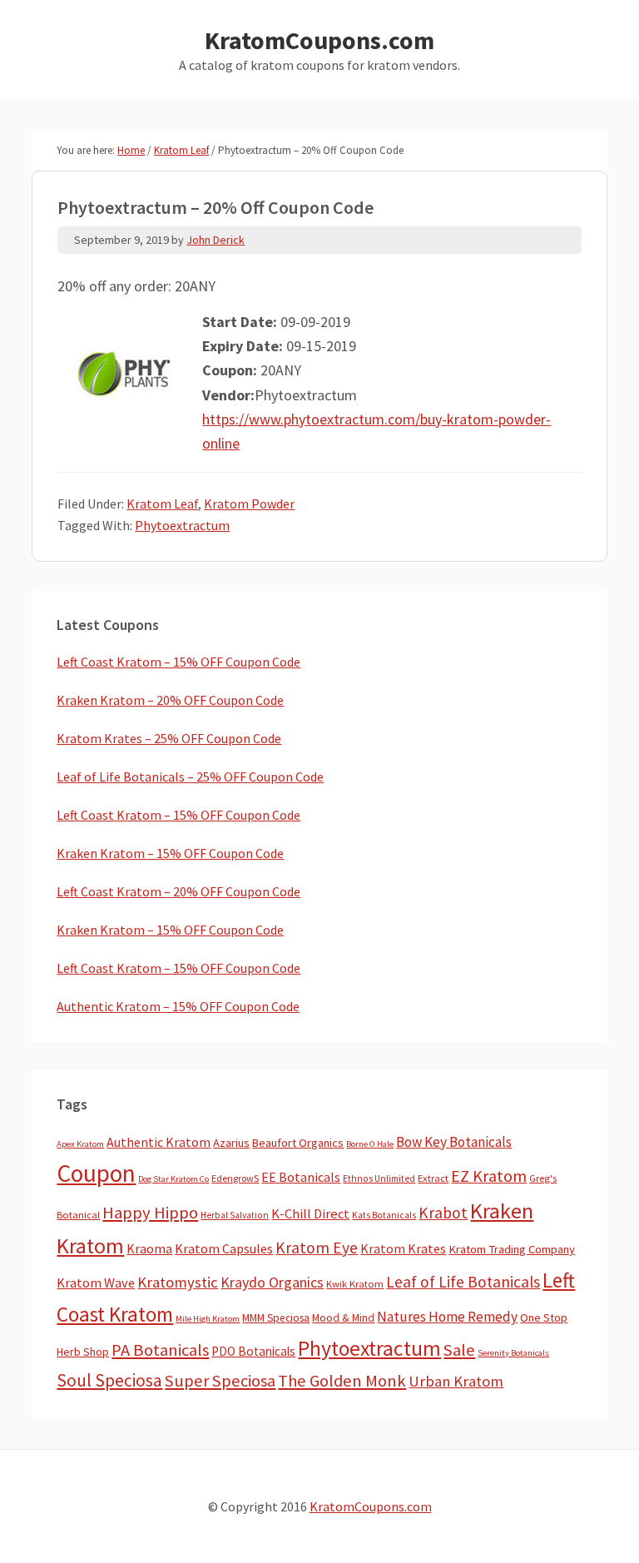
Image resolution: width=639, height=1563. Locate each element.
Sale (459, 1350)
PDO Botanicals (253, 1351)
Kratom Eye (316, 1248)
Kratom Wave (96, 1282)
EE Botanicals (300, 1177)
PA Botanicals (160, 1350)
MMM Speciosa (276, 1318)
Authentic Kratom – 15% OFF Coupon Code (178, 1006)
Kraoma (149, 1248)
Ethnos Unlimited (379, 1178)
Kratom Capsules (224, 1248)
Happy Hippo (150, 1212)
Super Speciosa (220, 1381)
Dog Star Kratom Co (173, 1178)
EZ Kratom (489, 1175)
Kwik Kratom (355, 1284)
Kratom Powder (249, 503)
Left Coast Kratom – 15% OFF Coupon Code (178, 661)
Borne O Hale (370, 1144)
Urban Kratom (456, 1381)
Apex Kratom (80, 1144)
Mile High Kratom (208, 1318)
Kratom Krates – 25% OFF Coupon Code (169, 738)
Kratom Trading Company (511, 1249)
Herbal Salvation (235, 1215)
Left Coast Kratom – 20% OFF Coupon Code (178, 891)
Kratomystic (177, 1282)
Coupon (96, 1173)
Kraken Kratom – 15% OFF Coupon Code (170, 853)
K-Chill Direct (310, 1214)
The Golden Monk (342, 1381)
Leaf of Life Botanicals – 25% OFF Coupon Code (190, 776)
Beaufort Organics (298, 1142)
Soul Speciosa (109, 1380)
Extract (433, 1178)
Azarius (231, 1142)
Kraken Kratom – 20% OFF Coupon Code (170, 700)
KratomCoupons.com (319, 40)
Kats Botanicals (384, 1215)
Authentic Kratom (158, 1142)
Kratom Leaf (162, 503)
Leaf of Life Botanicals (463, 1282)
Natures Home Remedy (447, 1316)
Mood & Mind (343, 1318)
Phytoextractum (182, 525)
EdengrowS (235, 1178)
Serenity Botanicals (513, 1352)
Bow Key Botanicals (454, 1142)
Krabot (443, 1213)
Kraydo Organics (272, 1282)
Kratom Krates (403, 1248)
